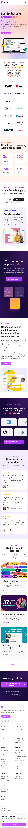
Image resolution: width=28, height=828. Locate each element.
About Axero (3, 799)
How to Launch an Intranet (20, 756)
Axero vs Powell (4, 785)
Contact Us (3, 806)
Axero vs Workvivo (5, 789)
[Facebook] (5, 721)
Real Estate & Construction (6, 765)
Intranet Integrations (5, 736)
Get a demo (6, 33)
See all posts (14, 664)
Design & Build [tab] (8, 199)
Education (3, 752)
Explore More (13, 279)
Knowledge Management (20, 733)
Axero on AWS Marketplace (7, 810)
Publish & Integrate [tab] (10, 202)
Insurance (3, 757)
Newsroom (3, 801)
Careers (2, 804)
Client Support (18, 780)
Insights (16, 768)
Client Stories (18, 776)
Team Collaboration (19, 736)
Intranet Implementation (20, 783)
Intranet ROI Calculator (20, 760)
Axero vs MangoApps (5, 783)
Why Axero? (3, 808)
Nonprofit (3, 761)
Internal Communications (20, 731)
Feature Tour (3, 729)
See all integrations (13, 442)
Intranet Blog (17, 758)
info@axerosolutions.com (15, 691)
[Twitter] (2, 721)
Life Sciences (3, 759)
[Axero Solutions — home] (6, 2)
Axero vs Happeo (4, 776)
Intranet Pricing (4, 738)
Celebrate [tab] (19, 202)
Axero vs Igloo (4, 787)
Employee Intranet (19, 729)
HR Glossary (17, 766)
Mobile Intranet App (5, 731)
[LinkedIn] (12, 721)
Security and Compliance (6, 733)
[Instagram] (9, 721)
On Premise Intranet (19, 740)
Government (3, 763)
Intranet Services (18, 778)
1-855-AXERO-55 (15, 694)
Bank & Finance (4, 750)
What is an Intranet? (19, 750)
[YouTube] (15, 721)
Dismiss (14, 824)
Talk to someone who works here (13, 684)
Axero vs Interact (4, 791)
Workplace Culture (19, 738)
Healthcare (3, 754)
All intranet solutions (19, 742)
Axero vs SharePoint (5, 780)
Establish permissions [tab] (18, 199)
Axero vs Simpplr (4, 778)
